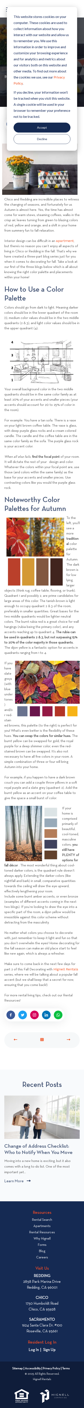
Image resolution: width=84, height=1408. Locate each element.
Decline (42, 139)
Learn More (17, 1181)
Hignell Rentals (65, 969)
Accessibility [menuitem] (33, 1368)
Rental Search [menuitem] (42, 1220)
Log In (34, 1350)
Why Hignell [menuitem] (42, 1238)
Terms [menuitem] (66, 1368)
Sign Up (49, 1350)
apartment (65, 241)
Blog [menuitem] (42, 1251)
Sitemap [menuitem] (17, 1368)
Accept (42, 127)
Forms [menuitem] (42, 1245)
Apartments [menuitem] (42, 1226)
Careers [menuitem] (42, 1257)
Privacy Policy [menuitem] (51, 1368)
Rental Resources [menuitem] (42, 1232)
